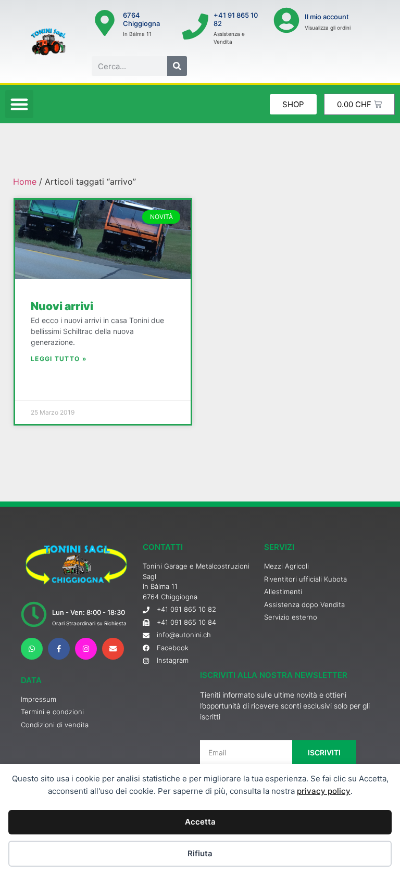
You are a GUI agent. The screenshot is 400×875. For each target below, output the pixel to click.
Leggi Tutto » (59, 359)
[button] (19, 104)
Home (24, 181)
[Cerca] (177, 66)
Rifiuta (200, 853)
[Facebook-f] (59, 649)
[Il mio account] (286, 20)
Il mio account (327, 16)
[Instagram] (86, 649)
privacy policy (324, 791)
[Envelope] (113, 649)
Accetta (200, 822)
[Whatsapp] (32, 649)
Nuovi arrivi (62, 306)
